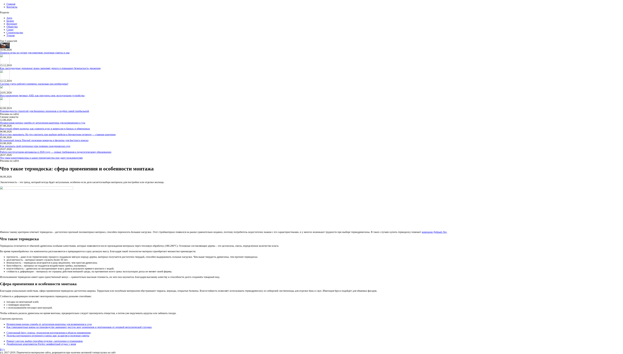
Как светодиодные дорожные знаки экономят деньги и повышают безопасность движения (50, 68)
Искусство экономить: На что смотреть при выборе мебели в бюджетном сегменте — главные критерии (58, 134)
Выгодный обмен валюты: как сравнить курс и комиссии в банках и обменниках (45, 128)
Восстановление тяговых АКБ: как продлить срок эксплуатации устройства (42, 95)
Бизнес (10, 20)
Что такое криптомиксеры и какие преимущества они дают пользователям (41, 157)
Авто (9, 18)
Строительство (14, 32)
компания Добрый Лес (434, 232)
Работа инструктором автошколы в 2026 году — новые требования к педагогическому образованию (55, 152)
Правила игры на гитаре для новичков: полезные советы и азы (35, 52)
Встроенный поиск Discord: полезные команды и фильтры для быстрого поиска (44, 140)
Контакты (11, 7)
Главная (10, 4)
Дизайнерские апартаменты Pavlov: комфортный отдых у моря (41, 344)
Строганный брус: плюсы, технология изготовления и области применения (48, 332)
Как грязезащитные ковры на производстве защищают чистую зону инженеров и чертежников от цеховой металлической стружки (79, 327)
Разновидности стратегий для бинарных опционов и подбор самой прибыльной (44, 111)
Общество (12, 26)
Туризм (10, 35)
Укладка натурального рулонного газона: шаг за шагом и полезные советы (47, 335)
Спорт (9, 29)
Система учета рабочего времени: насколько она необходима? (34, 83)
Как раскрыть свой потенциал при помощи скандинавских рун (35, 146)
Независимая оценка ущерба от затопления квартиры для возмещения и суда (42, 122)
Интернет (11, 23)
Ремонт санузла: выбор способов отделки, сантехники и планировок (44, 341)
